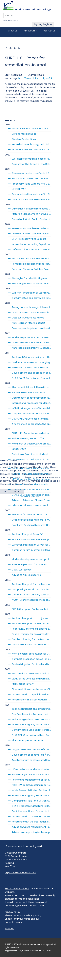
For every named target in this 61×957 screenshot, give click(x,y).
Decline (17, 491)
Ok (5, 491)
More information (30, 496)
